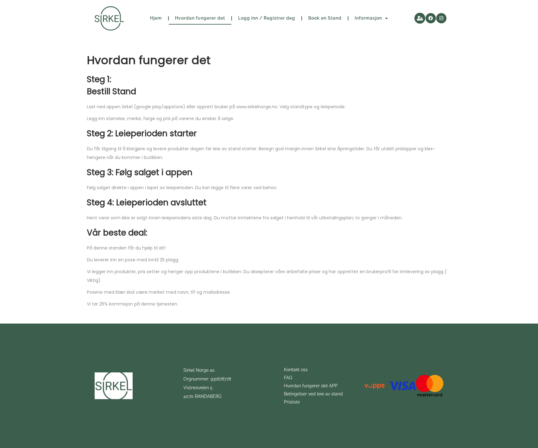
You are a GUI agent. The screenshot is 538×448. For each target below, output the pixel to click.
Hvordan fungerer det (200, 18)
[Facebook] (431, 18)
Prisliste (292, 401)
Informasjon (368, 18)
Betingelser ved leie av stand (313, 393)
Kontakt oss (296, 369)
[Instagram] (441, 18)
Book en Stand (325, 18)
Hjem (156, 18)
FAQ (288, 377)
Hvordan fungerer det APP (310, 385)
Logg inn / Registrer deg (266, 18)
